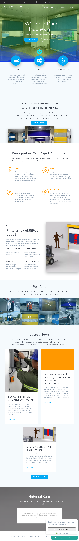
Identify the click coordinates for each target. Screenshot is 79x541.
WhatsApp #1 (31, 39)
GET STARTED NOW (39, 123)
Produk (53, 7)
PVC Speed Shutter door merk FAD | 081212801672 (21, 398)
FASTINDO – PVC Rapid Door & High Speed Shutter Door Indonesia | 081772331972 (57, 379)
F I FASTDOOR (13, 7)
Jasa (62, 7)
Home (46, 7)
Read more (11, 419)
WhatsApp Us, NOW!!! (62, 529)
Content (71, 7)
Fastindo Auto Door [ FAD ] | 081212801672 (39, 448)
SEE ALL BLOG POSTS (39, 476)
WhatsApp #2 (48, 39)
